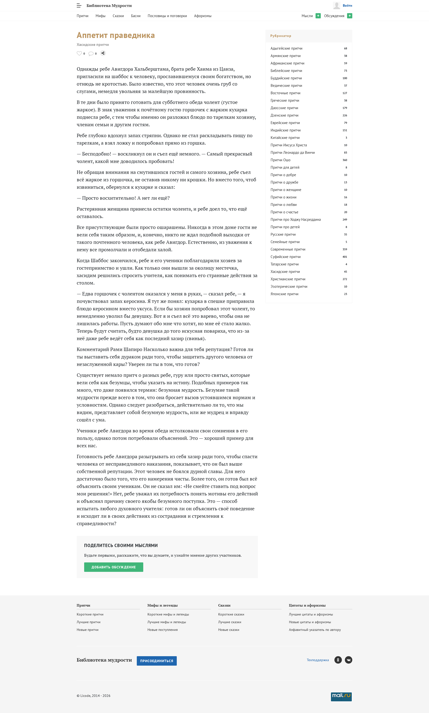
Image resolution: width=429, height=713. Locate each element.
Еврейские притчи (285, 122)
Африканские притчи (287, 63)
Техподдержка (318, 660)
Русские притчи (283, 234)
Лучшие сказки (229, 622)
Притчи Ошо (280, 160)
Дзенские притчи (284, 115)
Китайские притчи (285, 137)
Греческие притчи (285, 100)
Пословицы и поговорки (167, 15)
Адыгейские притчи (286, 48)
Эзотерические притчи (289, 286)
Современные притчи (288, 249)
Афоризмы (203, 15)
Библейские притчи (286, 70)
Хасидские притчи (93, 44)
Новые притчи (88, 629)
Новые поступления (162, 629)
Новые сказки (228, 629)
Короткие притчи (90, 614)
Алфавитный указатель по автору (315, 629)
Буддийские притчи (286, 78)
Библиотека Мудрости (109, 5)
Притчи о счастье (284, 212)
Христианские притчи (288, 279)
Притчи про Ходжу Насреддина (296, 219)
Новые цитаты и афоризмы (310, 622)
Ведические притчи (286, 85)
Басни (136, 15)
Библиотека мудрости (104, 659)
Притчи (82, 15)
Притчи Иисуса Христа (289, 145)
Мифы (101, 15)
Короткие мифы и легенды (168, 614)
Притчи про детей (285, 227)
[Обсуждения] (91, 53)
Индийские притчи (286, 130)
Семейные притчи (285, 241)
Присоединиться (156, 661)
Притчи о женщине (286, 189)
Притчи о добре (283, 174)
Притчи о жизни (283, 197)
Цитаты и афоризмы (307, 605)
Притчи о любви (284, 204)
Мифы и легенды (162, 605)
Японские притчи (284, 294)
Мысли (307, 15)
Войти (347, 5)
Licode (85, 695)
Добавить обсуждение (114, 567)
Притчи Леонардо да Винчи (293, 152)
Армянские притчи (286, 55)
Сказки (118, 15)
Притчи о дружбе (284, 182)
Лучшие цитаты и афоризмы (311, 614)
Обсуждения (334, 15)
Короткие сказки (231, 614)
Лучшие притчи (89, 622)
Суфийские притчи (286, 256)
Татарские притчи (285, 264)
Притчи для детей (285, 167)
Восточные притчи (285, 93)
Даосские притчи (284, 107)
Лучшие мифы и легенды (166, 622)
